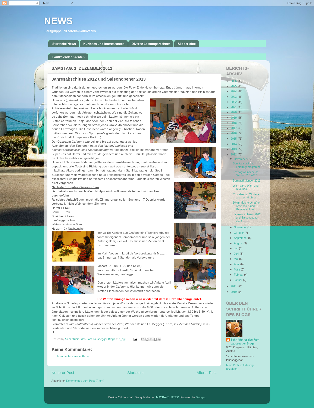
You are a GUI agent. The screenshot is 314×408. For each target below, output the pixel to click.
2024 (234, 91)
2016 (234, 133)
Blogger (200, 397)
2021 (234, 107)
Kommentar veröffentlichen (73, 356)
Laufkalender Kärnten (68, 57)
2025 (234, 86)
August (239, 243)
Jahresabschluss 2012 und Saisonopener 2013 (247, 217)
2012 (234, 154)
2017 (234, 128)
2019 (234, 117)
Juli (236, 248)
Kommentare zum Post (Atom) (85, 380)
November (240, 227)
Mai (236, 258)
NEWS (58, 20)
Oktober (239, 232)
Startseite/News (64, 44)
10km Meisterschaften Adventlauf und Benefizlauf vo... (246, 206)
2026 (234, 81)
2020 (234, 112)
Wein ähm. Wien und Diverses (245, 187)
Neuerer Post (62, 373)
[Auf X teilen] (151, 339)
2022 (234, 102)
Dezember (240, 159)
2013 (234, 149)
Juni (237, 253)
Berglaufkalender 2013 (246, 180)
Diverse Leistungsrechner (151, 44)
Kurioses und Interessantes (103, 44)
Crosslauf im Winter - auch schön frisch (246, 196)
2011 (234, 286)
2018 (234, 122)
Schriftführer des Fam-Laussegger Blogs (245, 341)
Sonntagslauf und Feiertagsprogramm (246, 165)
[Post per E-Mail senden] (135, 339)
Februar (239, 274)
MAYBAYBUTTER (167, 397)
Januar (238, 280)
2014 (234, 144)
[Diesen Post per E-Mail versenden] (143, 339)
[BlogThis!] (147, 339)
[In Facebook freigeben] (155, 339)
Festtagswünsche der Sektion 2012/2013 (246, 174)
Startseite (135, 373)
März (237, 269)
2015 (234, 138)
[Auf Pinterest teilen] (159, 339)
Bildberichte (187, 44)
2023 (234, 96)
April (237, 264)
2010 (234, 291)
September (241, 238)
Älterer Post (207, 373)
